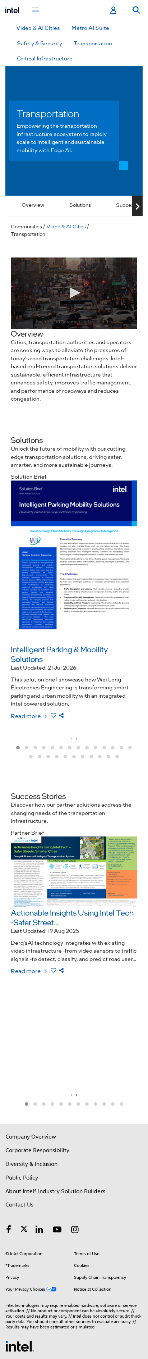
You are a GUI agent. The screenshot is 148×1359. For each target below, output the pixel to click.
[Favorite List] (53, 715)
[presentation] (71, 738)
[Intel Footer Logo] (19, 1345)
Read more (26, 716)
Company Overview (30, 1136)
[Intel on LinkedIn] (39, 1230)
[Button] (137, 206)
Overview (33, 204)
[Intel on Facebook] (9, 1230)
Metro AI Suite (90, 27)
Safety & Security (39, 43)
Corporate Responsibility (37, 1150)
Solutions (80, 204)
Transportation (93, 43)
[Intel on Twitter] (24, 1230)
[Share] (61, 715)
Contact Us (19, 1204)
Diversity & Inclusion (31, 1164)
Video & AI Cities (38, 27)
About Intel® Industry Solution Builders (55, 1191)
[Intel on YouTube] (57, 1230)
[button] (18, 747)
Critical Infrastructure (45, 58)
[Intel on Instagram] (75, 1230)
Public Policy (21, 1177)
